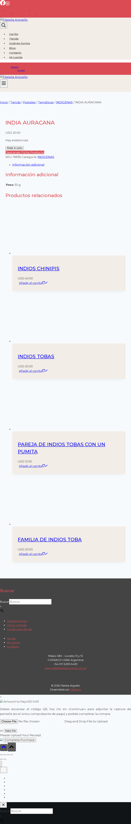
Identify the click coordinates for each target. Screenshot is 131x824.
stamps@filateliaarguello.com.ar (65, 668)
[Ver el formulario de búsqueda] (3, 25)
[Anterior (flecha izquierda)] (1, 759)
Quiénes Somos (19, 43)
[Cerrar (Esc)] (11, 754)
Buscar (4, 601)
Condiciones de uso (19, 629)
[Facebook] (2, 4)
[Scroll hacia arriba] (4, 747)
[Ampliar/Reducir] (1, 754)
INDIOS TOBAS (36, 356)
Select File (10, 731)
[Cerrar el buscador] (3, 805)
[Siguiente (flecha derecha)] (4, 759)
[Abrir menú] (4, 84)
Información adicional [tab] (28, 164)
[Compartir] (8, 754)
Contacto (15, 52)
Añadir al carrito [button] (30, 283)
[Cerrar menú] (1, 764)
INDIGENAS (46, 157)
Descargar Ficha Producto (24, 152)
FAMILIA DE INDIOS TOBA (50, 539)
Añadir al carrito (14, 148)
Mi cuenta (13, 642)
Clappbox (75, 689)
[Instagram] (7, 4)
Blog (12, 48)
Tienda (13, 38)
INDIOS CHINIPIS (38, 268)
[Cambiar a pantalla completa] (4, 754)
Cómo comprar (17, 625)
